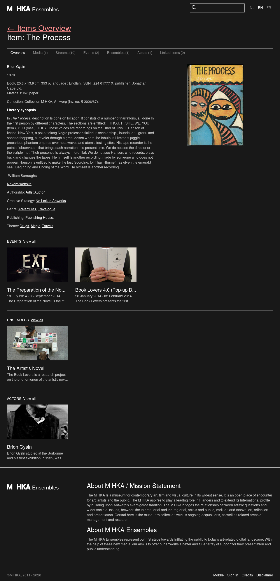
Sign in (232, 575)
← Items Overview (39, 27)
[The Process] (215, 105)
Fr (268, 7)
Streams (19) (65, 52)
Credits (247, 575)
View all (29, 241)
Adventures (27, 208)
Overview (17, 52)
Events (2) (91, 52)
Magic (35, 225)
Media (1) (40, 52)
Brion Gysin (16, 66)
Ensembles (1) (118, 52)
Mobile (218, 575)
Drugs (24, 225)
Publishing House (39, 217)
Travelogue (46, 208)
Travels (47, 225)
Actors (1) (144, 52)
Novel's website (19, 183)
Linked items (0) (172, 52)
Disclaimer (264, 575)
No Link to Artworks (51, 200)
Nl (252, 7)
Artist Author (35, 192)
